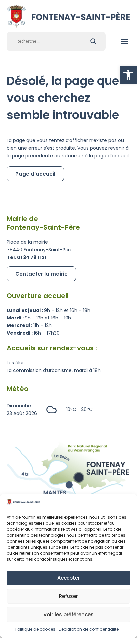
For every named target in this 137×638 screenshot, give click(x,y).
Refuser (68, 596)
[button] (128, 75)
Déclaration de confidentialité (89, 629)
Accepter (68, 577)
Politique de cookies (35, 629)
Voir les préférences (68, 614)
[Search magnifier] (93, 41)
